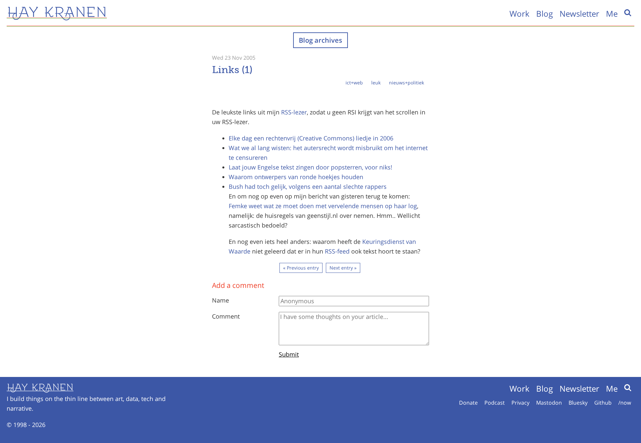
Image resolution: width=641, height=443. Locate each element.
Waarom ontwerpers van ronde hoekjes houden (296, 177)
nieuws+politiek (406, 82)
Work (519, 13)
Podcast (494, 402)
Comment (226, 316)
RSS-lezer (294, 112)
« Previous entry (301, 268)
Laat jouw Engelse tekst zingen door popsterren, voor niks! (310, 167)
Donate (468, 402)
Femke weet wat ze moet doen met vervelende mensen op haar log (323, 206)
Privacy (520, 402)
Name (220, 300)
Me (612, 13)
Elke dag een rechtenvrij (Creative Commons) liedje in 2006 (311, 138)
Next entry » (343, 268)
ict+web (354, 82)
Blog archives (320, 40)
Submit (289, 354)
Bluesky (578, 402)
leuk (376, 82)
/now (624, 402)
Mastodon (549, 402)
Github (603, 402)
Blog (544, 13)
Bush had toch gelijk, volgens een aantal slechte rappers (308, 186)
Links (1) (232, 70)
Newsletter (579, 13)
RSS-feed (337, 251)
